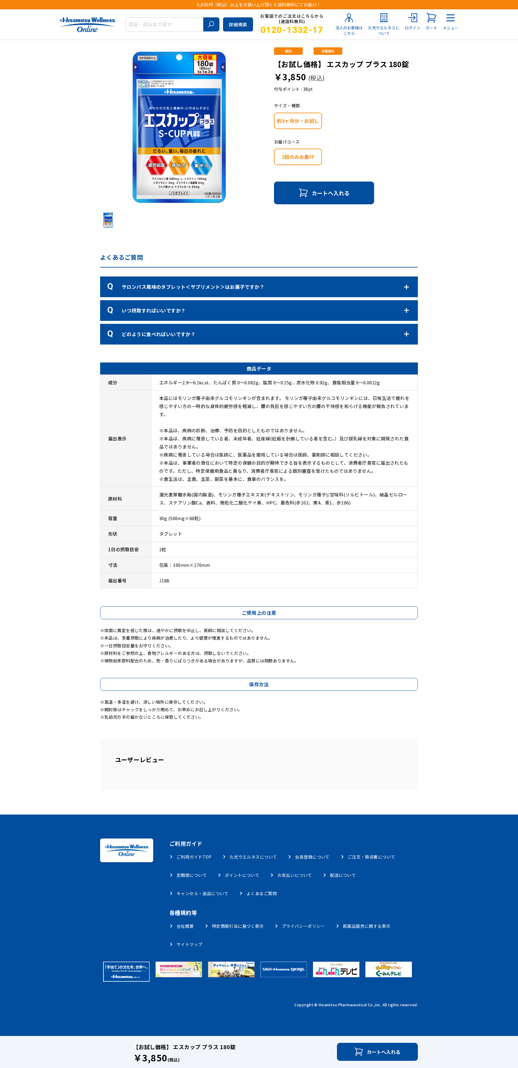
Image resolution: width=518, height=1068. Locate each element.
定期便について (192, 875)
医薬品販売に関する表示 (367, 926)
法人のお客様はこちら (349, 30)
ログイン (412, 28)
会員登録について (312, 857)
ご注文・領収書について (371, 857)
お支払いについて (294, 875)
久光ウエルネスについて (383, 30)
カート (431, 28)
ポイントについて (242, 875)
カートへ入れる (331, 193)
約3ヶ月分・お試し (298, 120)
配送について (343, 875)
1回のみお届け (298, 156)
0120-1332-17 (291, 30)
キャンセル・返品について (202, 893)
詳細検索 (238, 24)
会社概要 (185, 926)
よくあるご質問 (261, 893)
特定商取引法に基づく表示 (238, 926)
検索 (211, 24)
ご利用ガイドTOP (194, 857)
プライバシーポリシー (303, 926)
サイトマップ (190, 944)
